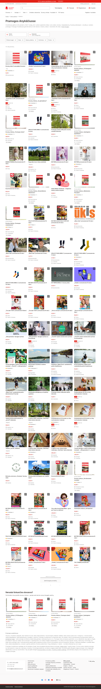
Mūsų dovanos (32, 664)
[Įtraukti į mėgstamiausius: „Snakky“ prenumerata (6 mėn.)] (71, 548)
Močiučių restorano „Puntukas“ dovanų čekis (16, 476)
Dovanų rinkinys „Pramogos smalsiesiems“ (13, 223)
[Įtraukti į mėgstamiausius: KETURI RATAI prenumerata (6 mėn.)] (48, 522)
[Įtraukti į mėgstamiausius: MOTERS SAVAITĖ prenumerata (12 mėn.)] (25, 494)
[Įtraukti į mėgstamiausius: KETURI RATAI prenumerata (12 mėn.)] (71, 522)
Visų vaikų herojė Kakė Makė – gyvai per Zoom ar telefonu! (61, 509)
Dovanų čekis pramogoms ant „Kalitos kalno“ (38, 476)
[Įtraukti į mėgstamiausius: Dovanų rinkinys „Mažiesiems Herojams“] (94, 174)
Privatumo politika (50, 661)
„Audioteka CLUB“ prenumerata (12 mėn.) (60, 99)
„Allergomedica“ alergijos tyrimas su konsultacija (38, 337)
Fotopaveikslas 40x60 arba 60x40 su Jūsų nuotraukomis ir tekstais (61, 67)
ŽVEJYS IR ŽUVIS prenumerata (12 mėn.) (37, 221)
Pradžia (7, 16)
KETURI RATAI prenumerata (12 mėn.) (61, 536)
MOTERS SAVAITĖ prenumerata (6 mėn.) (37, 509)
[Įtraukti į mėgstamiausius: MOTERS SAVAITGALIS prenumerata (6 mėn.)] (94, 522)
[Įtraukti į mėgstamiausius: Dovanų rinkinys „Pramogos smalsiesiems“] (25, 207)
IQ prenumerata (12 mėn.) (12, 188)
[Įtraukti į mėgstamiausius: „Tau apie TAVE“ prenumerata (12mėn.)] (25, 296)
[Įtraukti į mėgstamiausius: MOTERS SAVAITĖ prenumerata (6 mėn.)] (48, 494)
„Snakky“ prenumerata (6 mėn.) (59, 562)
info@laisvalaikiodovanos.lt (16, 668)
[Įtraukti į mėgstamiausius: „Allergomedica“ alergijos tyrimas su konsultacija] (48, 322)
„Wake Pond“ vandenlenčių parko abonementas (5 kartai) (15, 393)
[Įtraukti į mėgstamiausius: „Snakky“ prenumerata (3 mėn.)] (48, 52)
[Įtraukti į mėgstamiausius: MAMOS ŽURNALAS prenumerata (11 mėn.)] (25, 148)
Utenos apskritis (13, 16)
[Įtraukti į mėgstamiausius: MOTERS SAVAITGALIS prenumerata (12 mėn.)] (25, 548)
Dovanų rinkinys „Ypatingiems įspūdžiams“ (82, 132)
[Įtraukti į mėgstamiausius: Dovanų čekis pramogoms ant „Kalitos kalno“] (48, 462)
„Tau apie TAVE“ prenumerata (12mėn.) (16, 310)
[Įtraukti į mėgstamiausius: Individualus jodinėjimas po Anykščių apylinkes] (48, 378)
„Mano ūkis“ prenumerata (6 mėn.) (15, 253)
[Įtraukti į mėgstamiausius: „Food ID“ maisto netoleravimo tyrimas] (71, 322)
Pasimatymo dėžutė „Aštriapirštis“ (83, 508)
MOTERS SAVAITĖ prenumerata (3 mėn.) (37, 283)
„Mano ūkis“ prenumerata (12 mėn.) (83, 221)
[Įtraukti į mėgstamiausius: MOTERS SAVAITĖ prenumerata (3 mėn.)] (48, 268)
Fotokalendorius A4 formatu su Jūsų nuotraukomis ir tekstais (84, 419)
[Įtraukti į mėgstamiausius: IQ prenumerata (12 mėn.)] (25, 174)
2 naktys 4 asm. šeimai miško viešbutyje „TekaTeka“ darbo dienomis (61, 449)
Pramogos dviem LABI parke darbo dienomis (60, 393)
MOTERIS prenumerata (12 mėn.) (83, 162)
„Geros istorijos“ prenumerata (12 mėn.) (83, 311)
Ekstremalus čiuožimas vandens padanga (37, 365)
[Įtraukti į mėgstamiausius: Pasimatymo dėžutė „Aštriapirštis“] (94, 494)
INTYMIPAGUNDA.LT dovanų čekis (60, 282)
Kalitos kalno (63, 646)
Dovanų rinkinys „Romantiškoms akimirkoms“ (37, 191)
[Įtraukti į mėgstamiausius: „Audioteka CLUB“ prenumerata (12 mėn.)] (71, 84)
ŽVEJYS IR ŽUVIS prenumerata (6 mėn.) (16, 536)
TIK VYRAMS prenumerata (81, 562)
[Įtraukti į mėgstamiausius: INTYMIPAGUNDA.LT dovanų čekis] (71, 268)
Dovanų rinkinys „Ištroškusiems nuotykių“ (82, 478)
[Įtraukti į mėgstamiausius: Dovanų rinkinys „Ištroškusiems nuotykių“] (94, 462)
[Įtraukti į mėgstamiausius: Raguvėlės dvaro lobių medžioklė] (48, 148)
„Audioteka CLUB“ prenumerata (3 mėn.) (83, 99)
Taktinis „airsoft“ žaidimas (13, 448)
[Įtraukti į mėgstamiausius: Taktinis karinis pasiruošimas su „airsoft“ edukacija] (25, 404)
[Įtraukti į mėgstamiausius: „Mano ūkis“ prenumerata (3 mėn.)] (48, 239)
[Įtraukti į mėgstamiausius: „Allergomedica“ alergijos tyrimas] (25, 322)
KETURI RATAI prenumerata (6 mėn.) (38, 536)
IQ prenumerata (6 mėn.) (58, 476)
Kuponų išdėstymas (51, 666)
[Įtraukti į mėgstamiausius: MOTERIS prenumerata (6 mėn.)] (71, 148)
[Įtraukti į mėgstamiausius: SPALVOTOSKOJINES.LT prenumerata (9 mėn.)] (48, 115)
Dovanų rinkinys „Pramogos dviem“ (15, 131)
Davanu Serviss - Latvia (69, 667)
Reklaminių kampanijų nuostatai (54, 667)
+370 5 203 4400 (13, 662)
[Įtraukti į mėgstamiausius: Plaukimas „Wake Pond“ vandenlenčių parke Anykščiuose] (71, 350)
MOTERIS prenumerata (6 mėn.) (59, 162)
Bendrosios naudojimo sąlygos (36, 669)
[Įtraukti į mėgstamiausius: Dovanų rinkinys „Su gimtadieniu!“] (48, 84)
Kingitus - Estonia (67, 666)
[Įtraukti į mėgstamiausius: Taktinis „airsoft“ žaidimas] (25, 434)
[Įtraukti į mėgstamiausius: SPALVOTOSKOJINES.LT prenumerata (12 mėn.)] (25, 268)
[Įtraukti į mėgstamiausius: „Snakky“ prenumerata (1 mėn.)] (48, 548)
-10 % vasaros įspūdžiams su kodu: (47, 1)
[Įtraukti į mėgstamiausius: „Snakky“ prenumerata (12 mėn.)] (94, 268)
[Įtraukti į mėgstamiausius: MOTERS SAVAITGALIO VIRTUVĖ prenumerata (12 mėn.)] (71, 207)
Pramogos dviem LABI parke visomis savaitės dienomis (61, 130)
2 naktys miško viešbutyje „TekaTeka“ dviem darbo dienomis (38, 419)
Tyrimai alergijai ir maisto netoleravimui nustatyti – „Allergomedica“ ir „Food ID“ (84, 449)
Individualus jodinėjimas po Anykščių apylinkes (38, 393)
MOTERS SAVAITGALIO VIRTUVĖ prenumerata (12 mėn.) (60, 221)
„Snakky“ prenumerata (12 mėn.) (83, 282)
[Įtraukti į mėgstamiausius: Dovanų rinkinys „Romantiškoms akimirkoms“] (48, 174)
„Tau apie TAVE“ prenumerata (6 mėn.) (38, 310)
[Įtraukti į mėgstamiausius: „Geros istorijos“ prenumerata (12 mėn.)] (94, 296)
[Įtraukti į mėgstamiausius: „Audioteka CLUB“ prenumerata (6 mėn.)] (25, 84)
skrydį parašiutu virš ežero (44, 649)
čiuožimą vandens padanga (59, 649)
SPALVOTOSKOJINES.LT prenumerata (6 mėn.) (84, 254)
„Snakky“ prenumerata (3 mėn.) (36, 66)
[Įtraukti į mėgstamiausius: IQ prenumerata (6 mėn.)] (71, 462)
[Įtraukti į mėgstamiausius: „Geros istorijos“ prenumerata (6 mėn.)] (71, 296)
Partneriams (31, 661)
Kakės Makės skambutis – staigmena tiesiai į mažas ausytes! (61, 189)
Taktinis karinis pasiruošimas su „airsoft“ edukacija (14, 419)
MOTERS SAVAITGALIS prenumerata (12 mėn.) (15, 563)
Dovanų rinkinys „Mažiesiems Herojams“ (82, 191)
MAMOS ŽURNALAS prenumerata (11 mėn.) (15, 162)
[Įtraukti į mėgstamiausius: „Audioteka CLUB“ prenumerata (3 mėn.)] (94, 84)
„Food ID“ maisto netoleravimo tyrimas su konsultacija (84, 337)
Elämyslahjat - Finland (69, 664)
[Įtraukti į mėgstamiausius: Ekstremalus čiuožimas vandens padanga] (48, 350)
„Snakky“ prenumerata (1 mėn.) (36, 562)
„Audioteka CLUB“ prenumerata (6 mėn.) (15, 99)
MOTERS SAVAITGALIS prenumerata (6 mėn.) (84, 537)
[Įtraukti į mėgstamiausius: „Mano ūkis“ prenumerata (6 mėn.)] (25, 239)
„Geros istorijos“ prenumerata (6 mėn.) (61, 310)
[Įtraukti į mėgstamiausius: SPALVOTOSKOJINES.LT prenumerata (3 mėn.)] (71, 239)
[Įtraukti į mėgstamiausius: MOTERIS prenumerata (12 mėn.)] (94, 148)
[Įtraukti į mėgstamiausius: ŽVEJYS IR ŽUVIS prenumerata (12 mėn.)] (48, 207)
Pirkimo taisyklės (32, 667)
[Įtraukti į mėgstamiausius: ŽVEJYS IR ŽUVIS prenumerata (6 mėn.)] (25, 522)
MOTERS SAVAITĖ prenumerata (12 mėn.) (15, 509)
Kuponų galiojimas (32, 666)
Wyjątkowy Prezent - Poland (70, 669)
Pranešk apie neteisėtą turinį (53, 669)
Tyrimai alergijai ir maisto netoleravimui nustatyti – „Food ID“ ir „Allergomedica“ (16, 365)
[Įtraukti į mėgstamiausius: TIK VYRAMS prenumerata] (94, 548)
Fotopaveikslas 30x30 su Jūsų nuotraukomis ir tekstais (82, 393)
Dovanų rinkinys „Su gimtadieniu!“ (37, 100)
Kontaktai (48, 670)
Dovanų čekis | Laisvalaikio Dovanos (15, 66)
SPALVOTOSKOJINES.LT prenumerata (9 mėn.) (38, 130)
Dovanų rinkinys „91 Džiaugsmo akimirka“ (82, 68)
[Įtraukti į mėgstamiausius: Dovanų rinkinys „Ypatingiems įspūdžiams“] (94, 115)
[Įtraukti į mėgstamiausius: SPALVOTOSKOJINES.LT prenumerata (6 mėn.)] (94, 239)
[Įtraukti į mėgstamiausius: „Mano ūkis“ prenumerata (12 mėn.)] (94, 207)
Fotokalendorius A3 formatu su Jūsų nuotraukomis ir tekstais (61, 419)
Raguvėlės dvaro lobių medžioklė (37, 162)
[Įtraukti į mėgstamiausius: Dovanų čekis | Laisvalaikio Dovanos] (25, 52)
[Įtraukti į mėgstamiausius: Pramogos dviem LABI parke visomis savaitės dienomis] (71, 115)
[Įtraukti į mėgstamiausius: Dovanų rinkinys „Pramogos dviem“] (25, 115)
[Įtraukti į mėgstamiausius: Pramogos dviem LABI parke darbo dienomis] (71, 378)
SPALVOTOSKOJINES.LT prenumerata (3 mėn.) (61, 254)
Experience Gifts (67, 662)
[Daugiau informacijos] (59, 71)
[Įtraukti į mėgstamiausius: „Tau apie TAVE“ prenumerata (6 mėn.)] (48, 296)
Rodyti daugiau (65, 26)
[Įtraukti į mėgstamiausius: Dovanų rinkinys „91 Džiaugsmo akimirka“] (94, 52)
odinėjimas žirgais (10, 639)
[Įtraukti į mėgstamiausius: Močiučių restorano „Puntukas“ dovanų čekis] (25, 462)
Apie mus (30, 662)
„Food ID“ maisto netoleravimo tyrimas (61, 336)
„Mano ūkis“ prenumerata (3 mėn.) (37, 253)
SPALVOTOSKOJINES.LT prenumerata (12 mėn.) (16, 283)
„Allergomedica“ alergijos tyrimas (15, 336)
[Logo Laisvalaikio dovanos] (10, 8)
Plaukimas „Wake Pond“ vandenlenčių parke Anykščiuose (61, 365)
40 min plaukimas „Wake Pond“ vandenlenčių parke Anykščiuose (83, 365)
